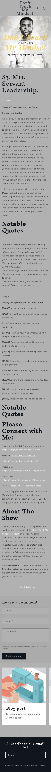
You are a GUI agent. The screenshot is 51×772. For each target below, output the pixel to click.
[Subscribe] (42, 755)
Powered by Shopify (38, 766)
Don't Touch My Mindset (20, 766)
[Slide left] (20, 730)
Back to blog (27, 587)
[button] (5, 8)
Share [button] (8, 100)
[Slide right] (32, 730)
